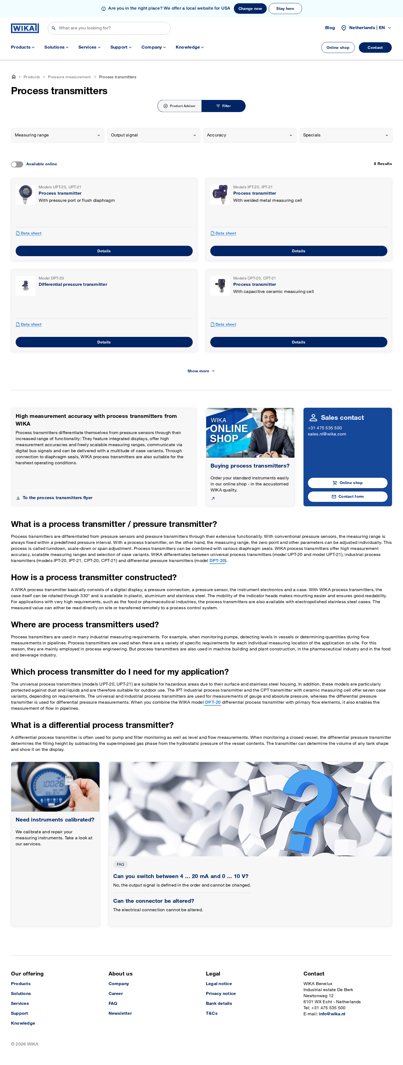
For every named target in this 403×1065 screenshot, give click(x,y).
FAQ (120, 864)
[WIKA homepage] (25, 28)
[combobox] (57, 135)
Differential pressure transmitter (73, 284)
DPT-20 (217, 560)
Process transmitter (60, 193)
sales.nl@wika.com (327, 434)
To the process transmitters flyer (57, 498)
